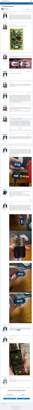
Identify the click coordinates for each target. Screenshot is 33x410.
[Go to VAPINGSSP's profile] (2, 9)
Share (24, 9)
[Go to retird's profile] (5, 381)
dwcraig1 (5, 24)
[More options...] (31, 13)
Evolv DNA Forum (5, 1)
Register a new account (10, 398)
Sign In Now (23, 398)
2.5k (5, 31)
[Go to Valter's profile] (5, 150)
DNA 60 (9, 9)
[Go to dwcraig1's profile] (5, 27)
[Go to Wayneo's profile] (5, 193)
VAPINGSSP (6, 8)
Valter (5, 147)
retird (5, 378)
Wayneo (5, 189)
